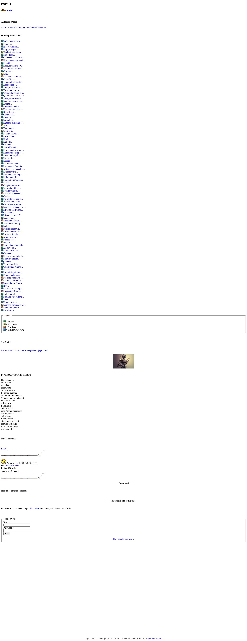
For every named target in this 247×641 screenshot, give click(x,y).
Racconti (18, 27)
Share (3, 448)
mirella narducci (11, 465)
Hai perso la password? (123, 539)
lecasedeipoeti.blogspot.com (34, 350)
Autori (4, 27)
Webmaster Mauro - (154, 638)
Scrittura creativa (38, 27)
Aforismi (26, 27)
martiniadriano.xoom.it (11, 350)
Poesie (10, 27)
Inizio (9, 10)
